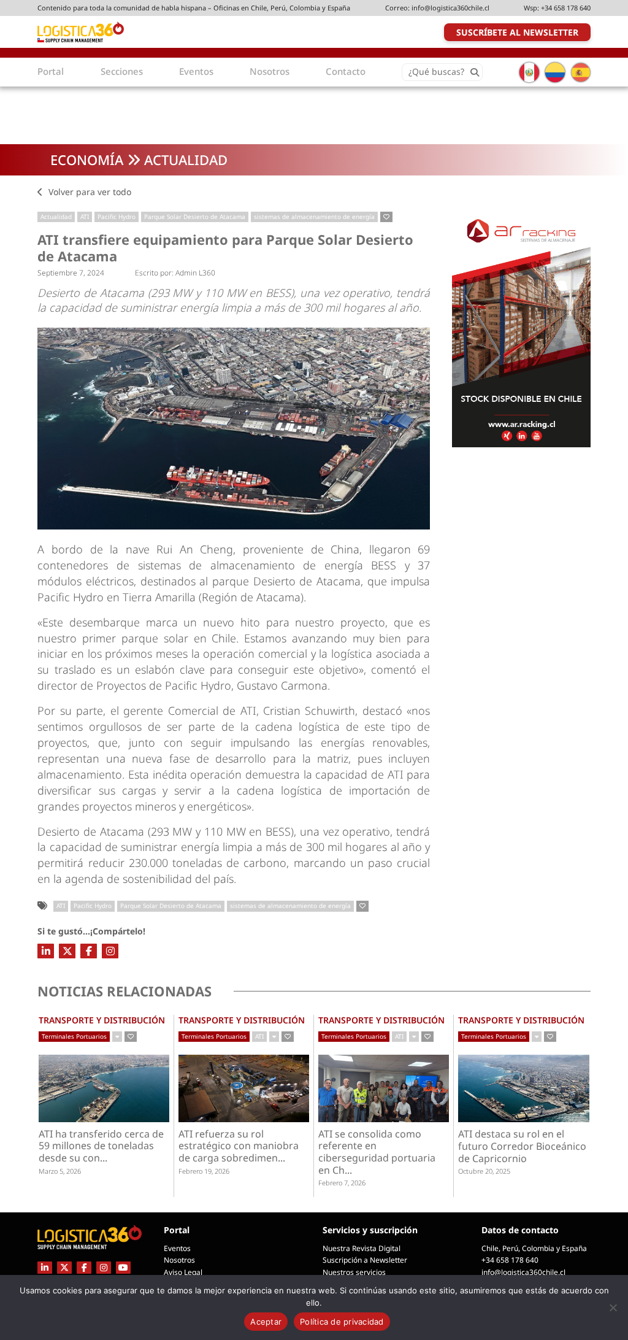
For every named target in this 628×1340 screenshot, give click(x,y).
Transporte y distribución (102, 1020)
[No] (613, 1307)
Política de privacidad (342, 1322)
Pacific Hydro (117, 216)
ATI (84, 216)
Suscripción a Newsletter (365, 1260)
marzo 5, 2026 (60, 1171)
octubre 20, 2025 (484, 1171)
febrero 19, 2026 (203, 1171)
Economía (86, 159)
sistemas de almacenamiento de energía (314, 216)
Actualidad (186, 159)
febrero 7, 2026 (342, 1182)
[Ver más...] (117, 1036)
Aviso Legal (183, 1272)
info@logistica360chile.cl (450, 7)
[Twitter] (67, 951)
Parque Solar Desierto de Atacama (194, 216)
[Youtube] (123, 1267)
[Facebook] (88, 951)
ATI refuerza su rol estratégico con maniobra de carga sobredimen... (238, 1146)
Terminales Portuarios (74, 1036)
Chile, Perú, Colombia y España (534, 1248)
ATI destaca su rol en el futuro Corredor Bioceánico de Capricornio (522, 1146)
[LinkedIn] (45, 951)
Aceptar (265, 1322)
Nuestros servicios (354, 1272)
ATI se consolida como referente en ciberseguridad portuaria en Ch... (376, 1152)
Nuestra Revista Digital (361, 1248)
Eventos (177, 1248)
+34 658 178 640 (566, 7)
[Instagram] (110, 951)
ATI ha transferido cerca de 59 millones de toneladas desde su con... (101, 1146)
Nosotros (179, 1260)
